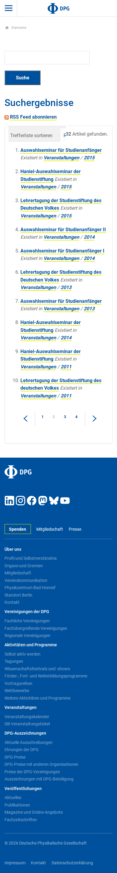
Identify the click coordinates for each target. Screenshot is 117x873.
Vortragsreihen (18, 683)
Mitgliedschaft (49, 529)
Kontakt (12, 602)
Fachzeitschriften (20, 819)
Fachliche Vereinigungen (27, 620)
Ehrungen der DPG (21, 749)
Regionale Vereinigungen (27, 635)
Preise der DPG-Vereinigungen (32, 771)
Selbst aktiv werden (22, 654)
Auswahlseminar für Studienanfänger (61, 150)
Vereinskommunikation (25, 580)
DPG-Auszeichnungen (25, 733)
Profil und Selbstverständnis (30, 558)
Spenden (17, 529)
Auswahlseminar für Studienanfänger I (62, 251)
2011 (66, 367)
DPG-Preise (15, 757)
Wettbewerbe (16, 690)
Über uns (12, 549)
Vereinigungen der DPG (26, 611)
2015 (89, 158)
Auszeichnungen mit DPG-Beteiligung (39, 779)
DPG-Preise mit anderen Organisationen (41, 764)
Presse (75, 529)
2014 (89, 237)
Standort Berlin (18, 595)
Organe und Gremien (23, 565)
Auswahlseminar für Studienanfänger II (63, 229)
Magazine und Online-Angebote (33, 812)
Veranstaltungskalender (26, 716)
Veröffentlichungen (23, 788)
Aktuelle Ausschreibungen (28, 742)
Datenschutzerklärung (72, 863)
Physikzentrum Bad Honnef (30, 587)
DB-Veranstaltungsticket (27, 723)
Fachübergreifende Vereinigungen (35, 628)
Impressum (15, 863)
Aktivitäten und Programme (30, 644)
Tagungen (13, 661)
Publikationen (17, 805)
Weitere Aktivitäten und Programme (37, 698)
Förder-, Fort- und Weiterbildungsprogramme (45, 676)
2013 (66, 287)
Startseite (18, 28)
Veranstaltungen (61, 158)
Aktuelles (12, 797)
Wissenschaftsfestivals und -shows (37, 668)
